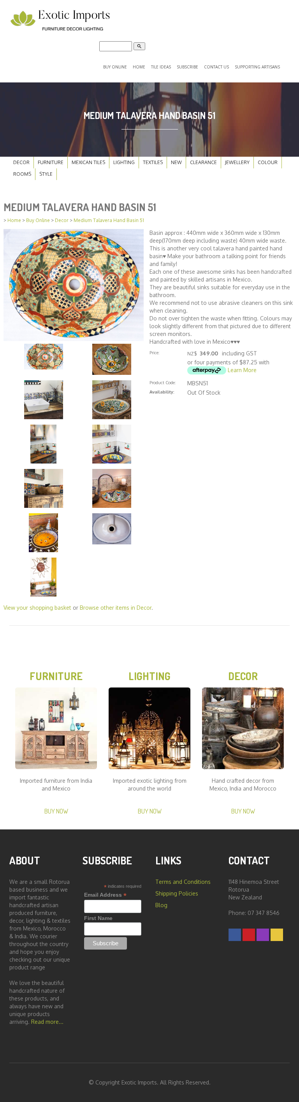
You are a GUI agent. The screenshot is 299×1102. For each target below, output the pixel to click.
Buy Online (115, 67)
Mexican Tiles (88, 162)
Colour (268, 162)
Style (46, 174)
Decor (21, 162)
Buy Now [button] (56, 811)
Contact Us (216, 67)
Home (139, 67)
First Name (98, 918)
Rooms (22, 174)
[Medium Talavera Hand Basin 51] (74, 284)
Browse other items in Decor (115, 607)
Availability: (162, 392)
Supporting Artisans (257, 67)
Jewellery (237, 162)
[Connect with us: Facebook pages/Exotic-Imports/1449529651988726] (235, 934)
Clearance (203, 162)
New (176, 162)
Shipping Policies (176, 893)
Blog (161, 905)
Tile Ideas (161, 67)
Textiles (153, 162)
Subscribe (187, 67)
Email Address (105, 895)
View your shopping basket (37, 607)
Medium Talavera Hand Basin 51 (109, 220)
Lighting (124, 162)
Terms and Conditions (183, 881)
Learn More (242, 370)
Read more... (47, 1021)
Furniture (50, 162)
